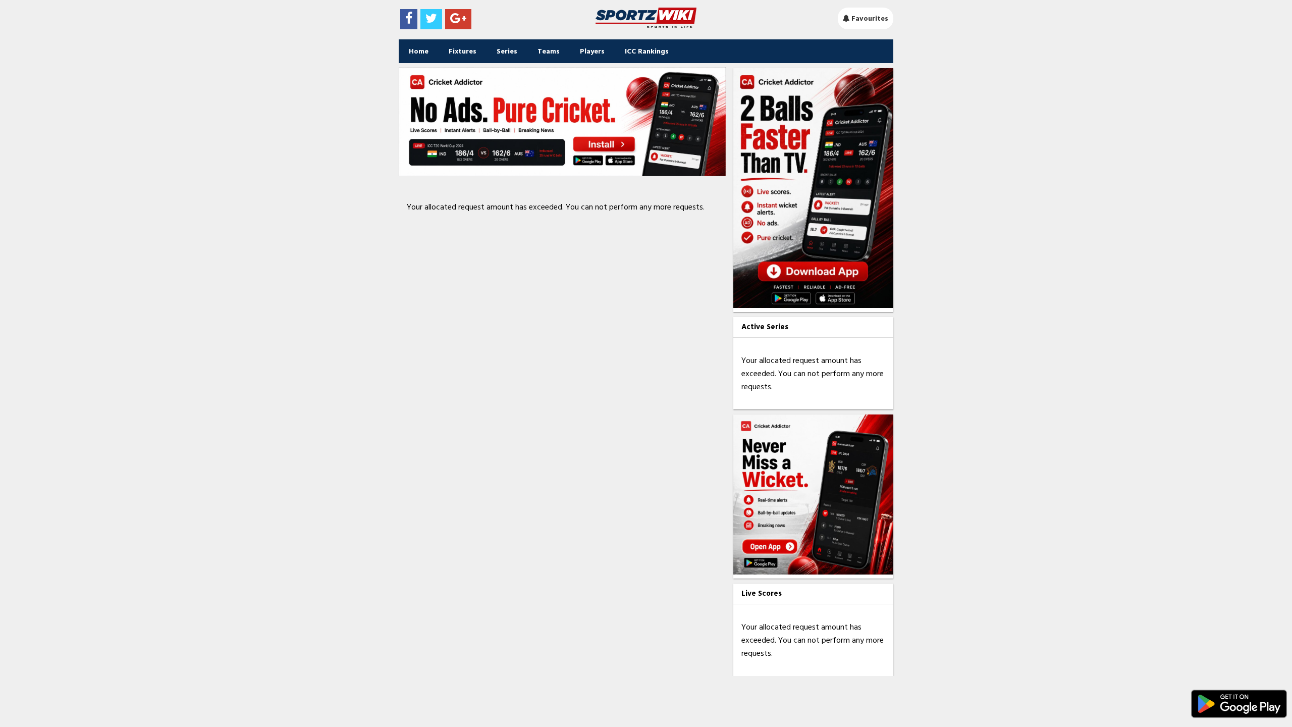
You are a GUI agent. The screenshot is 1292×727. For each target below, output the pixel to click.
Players (592, 51)
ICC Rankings (647, 51)
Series (507, 51)
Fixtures (462, 51)
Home (418, 51)
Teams (548, 51)
